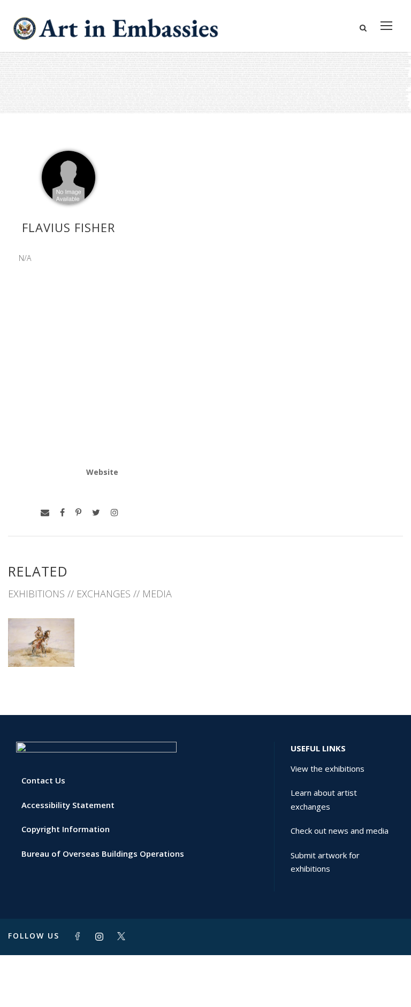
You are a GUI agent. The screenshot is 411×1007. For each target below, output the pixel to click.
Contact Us (43, 780)
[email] (45, 512)
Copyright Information (65, 829)
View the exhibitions (327, 768)
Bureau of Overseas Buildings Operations (102, 853)
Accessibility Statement (68, 805)
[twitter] (96, 512)
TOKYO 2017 (41, 643)
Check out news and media (340, 830)
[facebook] (62, 512)
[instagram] (114, 512)
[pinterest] (78, 512)
